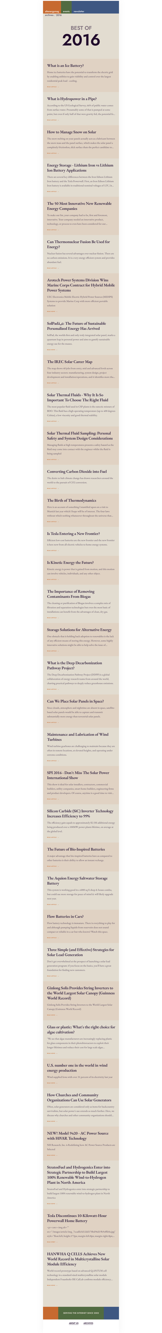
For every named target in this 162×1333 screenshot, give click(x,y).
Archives (88, 1323)
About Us (73, 1323)
